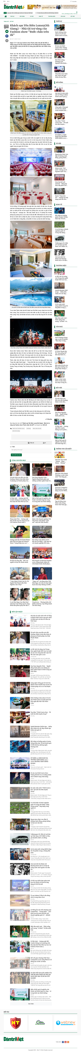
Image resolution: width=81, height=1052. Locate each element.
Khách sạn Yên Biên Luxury (18, 428)
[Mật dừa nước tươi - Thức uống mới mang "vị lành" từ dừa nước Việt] (20, 931)
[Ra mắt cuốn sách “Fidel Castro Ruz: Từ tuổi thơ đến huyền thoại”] (20, 793)
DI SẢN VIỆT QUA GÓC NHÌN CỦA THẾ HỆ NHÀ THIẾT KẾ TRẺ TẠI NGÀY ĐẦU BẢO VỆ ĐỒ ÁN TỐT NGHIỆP (41, 975)
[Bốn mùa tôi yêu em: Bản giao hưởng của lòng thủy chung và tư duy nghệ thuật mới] (59, 360)
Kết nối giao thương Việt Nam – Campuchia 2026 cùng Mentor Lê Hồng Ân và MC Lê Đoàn (41, 959)
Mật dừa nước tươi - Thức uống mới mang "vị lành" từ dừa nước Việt (41, 928)
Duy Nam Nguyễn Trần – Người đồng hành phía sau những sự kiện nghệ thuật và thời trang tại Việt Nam (41, 479)
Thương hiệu (33, 656)
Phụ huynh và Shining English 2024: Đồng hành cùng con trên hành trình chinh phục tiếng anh (41, 562)
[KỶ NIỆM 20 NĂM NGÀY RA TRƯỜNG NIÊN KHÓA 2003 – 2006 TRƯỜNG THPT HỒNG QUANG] (20, 763)
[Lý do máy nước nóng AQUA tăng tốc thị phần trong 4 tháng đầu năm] (20, 854)
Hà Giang (29, 428)
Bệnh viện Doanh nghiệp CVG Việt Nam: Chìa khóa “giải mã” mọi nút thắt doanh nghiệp (41, 520)
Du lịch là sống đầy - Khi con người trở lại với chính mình (19, 561)
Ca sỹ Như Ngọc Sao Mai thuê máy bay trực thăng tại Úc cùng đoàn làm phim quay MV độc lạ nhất (20, 603)
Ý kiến (6, 25)
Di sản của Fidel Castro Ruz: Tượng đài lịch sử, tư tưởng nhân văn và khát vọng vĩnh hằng (41, 774)
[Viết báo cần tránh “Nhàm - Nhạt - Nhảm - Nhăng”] (59, 455)
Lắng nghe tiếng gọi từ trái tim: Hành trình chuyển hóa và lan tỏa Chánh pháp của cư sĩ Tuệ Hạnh (41, 684)
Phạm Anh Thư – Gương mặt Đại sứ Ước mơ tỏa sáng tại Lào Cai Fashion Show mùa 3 (19, 520)
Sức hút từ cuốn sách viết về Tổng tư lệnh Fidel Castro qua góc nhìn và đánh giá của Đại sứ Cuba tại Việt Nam (41, 618)
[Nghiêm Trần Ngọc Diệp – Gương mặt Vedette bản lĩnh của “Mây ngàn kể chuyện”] (20, 1041)
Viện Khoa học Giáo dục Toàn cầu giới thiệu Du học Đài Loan (61, 75)
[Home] (6, 31)
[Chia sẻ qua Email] (6, 40)
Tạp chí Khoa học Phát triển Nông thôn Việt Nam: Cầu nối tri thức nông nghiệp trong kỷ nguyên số (41, 1006)
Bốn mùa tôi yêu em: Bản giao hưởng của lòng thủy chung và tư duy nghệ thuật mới (61, 366)
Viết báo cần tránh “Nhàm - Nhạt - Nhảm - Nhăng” (61, 461)
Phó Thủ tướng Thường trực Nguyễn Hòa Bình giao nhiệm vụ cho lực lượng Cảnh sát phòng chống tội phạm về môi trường (61, 61)
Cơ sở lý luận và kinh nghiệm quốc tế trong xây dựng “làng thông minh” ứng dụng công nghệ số (40, 805)
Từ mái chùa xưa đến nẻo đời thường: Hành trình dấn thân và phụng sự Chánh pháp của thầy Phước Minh (36, 13)
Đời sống (32, 623)
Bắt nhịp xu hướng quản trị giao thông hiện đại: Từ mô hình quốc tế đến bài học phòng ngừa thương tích (41, 744)
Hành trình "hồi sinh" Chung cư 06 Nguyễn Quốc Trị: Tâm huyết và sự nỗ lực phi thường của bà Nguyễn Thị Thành (61, 169)
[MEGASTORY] (52, 7)
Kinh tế (32, 748)
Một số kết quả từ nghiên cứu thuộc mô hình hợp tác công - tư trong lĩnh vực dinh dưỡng (41, 499)
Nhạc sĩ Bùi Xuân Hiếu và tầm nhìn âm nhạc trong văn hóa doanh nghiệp (61, 380)
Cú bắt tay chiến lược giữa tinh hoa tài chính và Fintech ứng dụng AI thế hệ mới (40, 882)
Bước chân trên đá (37, 428)
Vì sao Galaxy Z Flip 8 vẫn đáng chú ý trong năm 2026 (40, 896)
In (45, 442)
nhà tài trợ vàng (16, 430)
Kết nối (32, 639)
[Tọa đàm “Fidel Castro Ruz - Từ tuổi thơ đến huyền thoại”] (20, 717)
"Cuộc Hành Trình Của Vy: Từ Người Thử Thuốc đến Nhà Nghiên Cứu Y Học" (19, 582)
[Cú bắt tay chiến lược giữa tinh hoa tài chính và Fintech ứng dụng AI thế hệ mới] (20, 886)
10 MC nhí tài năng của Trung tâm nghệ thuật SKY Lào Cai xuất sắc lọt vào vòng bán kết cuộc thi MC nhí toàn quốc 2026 (41, 651)
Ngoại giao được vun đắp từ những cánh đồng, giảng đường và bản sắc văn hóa (40, 821)
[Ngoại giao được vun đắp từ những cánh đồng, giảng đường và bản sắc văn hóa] (20, 824)
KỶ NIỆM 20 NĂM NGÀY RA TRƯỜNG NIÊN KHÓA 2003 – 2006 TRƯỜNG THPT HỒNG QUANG (40, 760)
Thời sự (32, 705)
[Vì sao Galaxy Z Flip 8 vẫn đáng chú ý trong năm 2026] (20, 900)
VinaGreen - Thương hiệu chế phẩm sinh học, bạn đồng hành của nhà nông (42, 603)
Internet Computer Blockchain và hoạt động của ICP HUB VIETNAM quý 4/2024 (61, 489)
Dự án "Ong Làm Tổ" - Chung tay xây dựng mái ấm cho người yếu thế (61, 197)
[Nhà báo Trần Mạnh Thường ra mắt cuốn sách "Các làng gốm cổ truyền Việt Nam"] (59, 469)
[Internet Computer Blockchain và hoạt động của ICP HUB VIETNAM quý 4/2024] (59, 483)
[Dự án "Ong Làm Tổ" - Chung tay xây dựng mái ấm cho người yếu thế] (59, 191)
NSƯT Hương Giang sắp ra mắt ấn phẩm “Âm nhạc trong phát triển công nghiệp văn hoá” (61, 339)
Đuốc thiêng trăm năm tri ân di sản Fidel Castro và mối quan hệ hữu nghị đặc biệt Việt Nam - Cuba (41, 700)
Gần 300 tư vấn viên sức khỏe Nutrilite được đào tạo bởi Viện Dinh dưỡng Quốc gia (40, 1022)
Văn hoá (59, 327)
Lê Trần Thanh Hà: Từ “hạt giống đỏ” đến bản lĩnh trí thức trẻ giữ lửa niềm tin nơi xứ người (61, 353)
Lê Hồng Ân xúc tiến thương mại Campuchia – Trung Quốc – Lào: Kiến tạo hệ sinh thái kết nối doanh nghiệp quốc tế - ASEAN (41, 912)
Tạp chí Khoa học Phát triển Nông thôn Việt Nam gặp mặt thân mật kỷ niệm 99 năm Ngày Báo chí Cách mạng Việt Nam (61, 502)
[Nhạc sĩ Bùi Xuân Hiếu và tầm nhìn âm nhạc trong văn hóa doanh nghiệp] (59, 374)
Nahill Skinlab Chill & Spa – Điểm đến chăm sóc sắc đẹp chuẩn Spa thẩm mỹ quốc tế (41, 728)
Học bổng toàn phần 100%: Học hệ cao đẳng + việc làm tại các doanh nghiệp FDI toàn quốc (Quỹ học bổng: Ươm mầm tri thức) (42, 541)
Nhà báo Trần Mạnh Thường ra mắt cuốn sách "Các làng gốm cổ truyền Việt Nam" (61, 475)
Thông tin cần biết (64, 449)
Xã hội (32, 824)
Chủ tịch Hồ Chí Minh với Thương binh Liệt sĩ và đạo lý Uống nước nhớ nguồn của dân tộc (40, 866)
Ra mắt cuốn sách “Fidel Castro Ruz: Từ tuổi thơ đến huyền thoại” (41, 789)
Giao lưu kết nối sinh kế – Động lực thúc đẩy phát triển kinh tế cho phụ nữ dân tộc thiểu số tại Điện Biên (61, 183)
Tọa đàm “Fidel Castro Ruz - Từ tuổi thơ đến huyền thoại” (41, 713)
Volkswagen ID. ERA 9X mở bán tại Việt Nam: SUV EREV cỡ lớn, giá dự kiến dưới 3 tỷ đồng (41, 836)
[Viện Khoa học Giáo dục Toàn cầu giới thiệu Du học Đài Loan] (59, 69)
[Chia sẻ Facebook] (6, 36)
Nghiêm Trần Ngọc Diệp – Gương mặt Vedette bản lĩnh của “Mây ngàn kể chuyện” (41, 1037)
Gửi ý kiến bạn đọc (16, 455)
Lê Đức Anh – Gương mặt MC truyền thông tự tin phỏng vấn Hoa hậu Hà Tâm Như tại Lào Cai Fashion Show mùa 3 (19, 499)
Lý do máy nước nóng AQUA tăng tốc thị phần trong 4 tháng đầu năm (41, 850)
